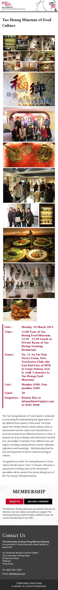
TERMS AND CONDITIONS (29, 583)
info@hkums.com (17, 573)
